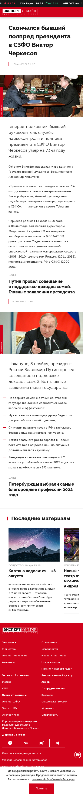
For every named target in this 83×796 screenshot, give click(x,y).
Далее (12, 274)
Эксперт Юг (9, 708)
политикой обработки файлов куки (53, 779)
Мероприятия (50, 648)
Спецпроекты (50, 714)
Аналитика (8, 662)
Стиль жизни (49, 642)
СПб (5, 688)
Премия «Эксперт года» (57, 668)
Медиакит (48, 708)
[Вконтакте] (26, 743)
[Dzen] (10, 743)
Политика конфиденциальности (21, 753)
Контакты (47, 695)
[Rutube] (42, 743)
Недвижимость (51, 662)
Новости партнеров (54, 655)
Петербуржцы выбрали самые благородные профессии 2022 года (41, 489)
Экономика (9, 642)
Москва (6, 681)
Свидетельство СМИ (54, 701)
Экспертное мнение (14, 655)
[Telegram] (57, 743)
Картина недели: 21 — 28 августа (32, 573)
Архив (46, 681)
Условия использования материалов (24, 759)
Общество (16, 565)
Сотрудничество (54, 688)
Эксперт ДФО (11, 701)
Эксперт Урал (11, 714)
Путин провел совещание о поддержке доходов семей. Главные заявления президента (42, 286)
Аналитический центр (57, 675)
